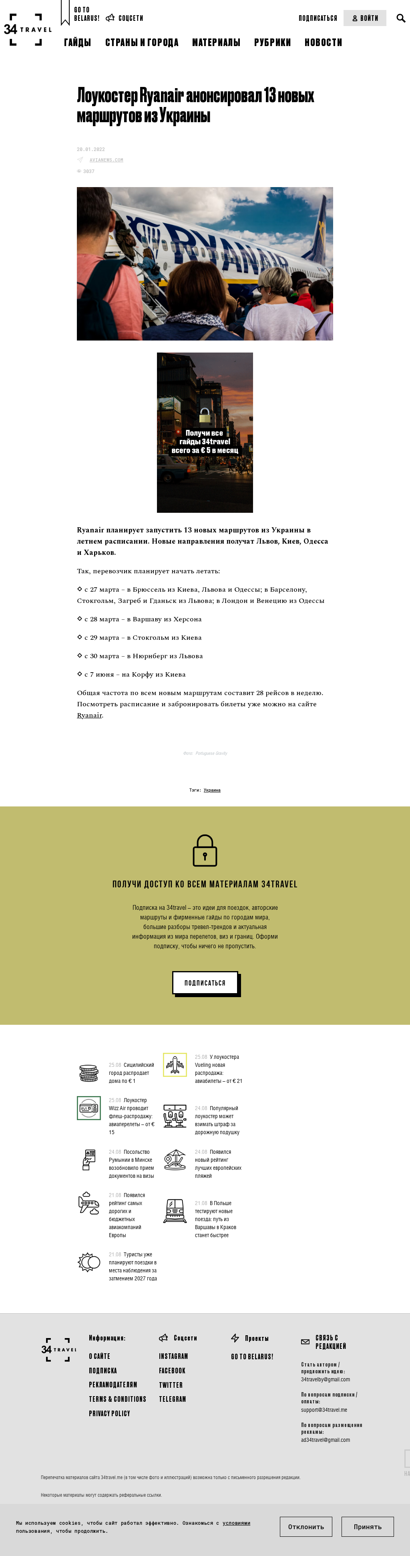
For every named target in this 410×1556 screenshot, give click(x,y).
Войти (369, 17)
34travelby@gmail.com (325, 1379)
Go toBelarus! (87, 14)
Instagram (173, 1355)
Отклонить (306, 1526)
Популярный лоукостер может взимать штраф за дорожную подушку (217, 1120)
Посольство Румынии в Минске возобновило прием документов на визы (131, 1163)
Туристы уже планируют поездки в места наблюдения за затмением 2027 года (133, 1266)
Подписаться (318, 17)
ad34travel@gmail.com (325, 1440)
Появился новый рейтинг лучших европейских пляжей (218, 1163)
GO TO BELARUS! (252, 1356)
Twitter (171, 1384)
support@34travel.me (324, 1410)
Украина (212, 790)
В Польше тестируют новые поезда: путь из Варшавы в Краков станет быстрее (215, 1218)
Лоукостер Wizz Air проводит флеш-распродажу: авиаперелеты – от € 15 (132, 1115)
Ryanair (89, 715)
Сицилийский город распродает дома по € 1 (131, 1072)
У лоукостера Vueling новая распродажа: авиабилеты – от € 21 (219, 1068)
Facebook (172, 1370)
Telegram (172, 1398)
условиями (236, 1523)
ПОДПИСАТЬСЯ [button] (205, 983)
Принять (368, 1526)
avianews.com (106, 160)
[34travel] (28, 30)
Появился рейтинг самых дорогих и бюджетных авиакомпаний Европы (127, 1214)
